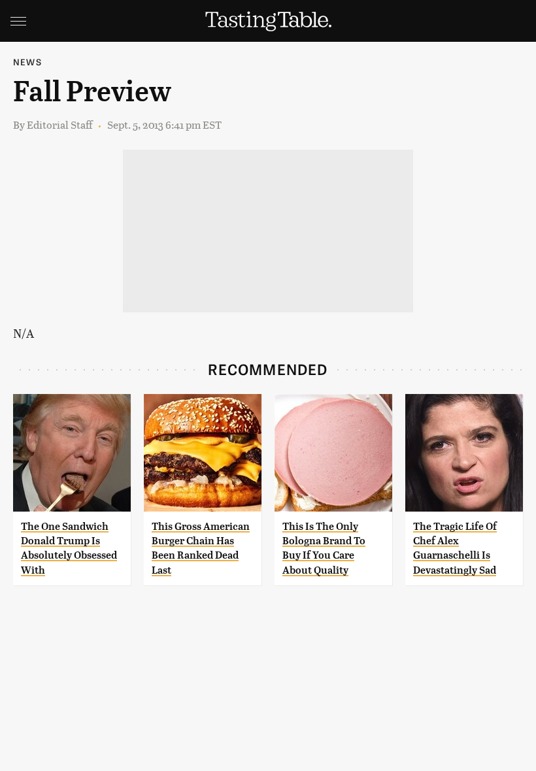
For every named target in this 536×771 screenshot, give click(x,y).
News (27, 61)
